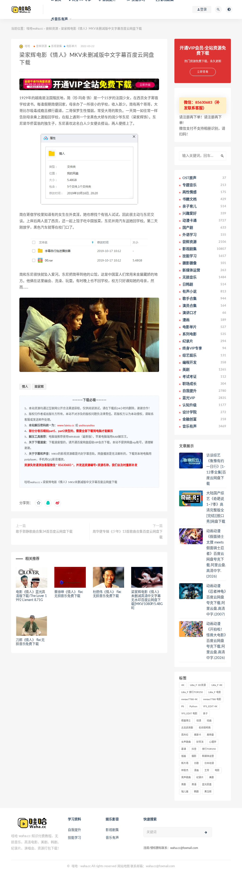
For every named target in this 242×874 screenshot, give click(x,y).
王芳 (206, 770)
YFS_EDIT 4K (210, 706)
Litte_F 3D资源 (198, 685)
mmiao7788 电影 (212, 699)
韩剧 (196, 791)
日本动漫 (209, 763)
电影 (217, 770)
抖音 (194, 749)
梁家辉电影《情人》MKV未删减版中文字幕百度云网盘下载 (80, 482)
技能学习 (74, 837)
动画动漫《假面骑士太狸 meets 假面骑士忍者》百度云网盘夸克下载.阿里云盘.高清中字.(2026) (216, 553)
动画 (209, 721)
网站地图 (123, 866)
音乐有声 (112, 837)
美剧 (211, 777)
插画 (183, 756)
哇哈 (75, 866)
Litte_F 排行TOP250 (192, 692)
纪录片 (199, 777)
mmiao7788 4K (189, 699)
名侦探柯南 (205, 728)
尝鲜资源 (41, 46)
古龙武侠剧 (187, 728)
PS (182, 706)
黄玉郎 (208, 791)
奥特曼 (210, 735)
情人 (25, 386)
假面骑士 (186, 721)
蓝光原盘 (207, 784)
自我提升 (74, 830)
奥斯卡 (197, 735)
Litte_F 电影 (214, 692)
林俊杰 (184, 770)
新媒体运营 (208, 756)
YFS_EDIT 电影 (189, 713)
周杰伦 (184, 735)
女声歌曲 (186, 742)
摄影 (194, 756)
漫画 (196, 770)
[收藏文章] (38, 503)
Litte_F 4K (217, 685)
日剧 (196, 763)
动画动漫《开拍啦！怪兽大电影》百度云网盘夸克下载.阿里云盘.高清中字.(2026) (216, 641)
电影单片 (71, 46)
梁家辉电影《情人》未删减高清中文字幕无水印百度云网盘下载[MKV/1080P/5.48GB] (147, 599)
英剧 (183, 784)
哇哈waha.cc (34, 28)
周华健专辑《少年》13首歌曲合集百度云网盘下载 (128, 534)
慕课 (183, 749)
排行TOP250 (209, 749)
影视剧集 (56, 46)
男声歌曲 (186, 777)
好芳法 (199, 742)
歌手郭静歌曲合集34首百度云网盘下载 (44, 531)
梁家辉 (39, 386)
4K (182, 685)
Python (193, 706)
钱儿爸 (184, 791)
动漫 (198, 721)
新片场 (184, 763)
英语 (194, 784)
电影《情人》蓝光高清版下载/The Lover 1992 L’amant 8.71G (31, 596)
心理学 (212, 742)
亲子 (205, 713)
